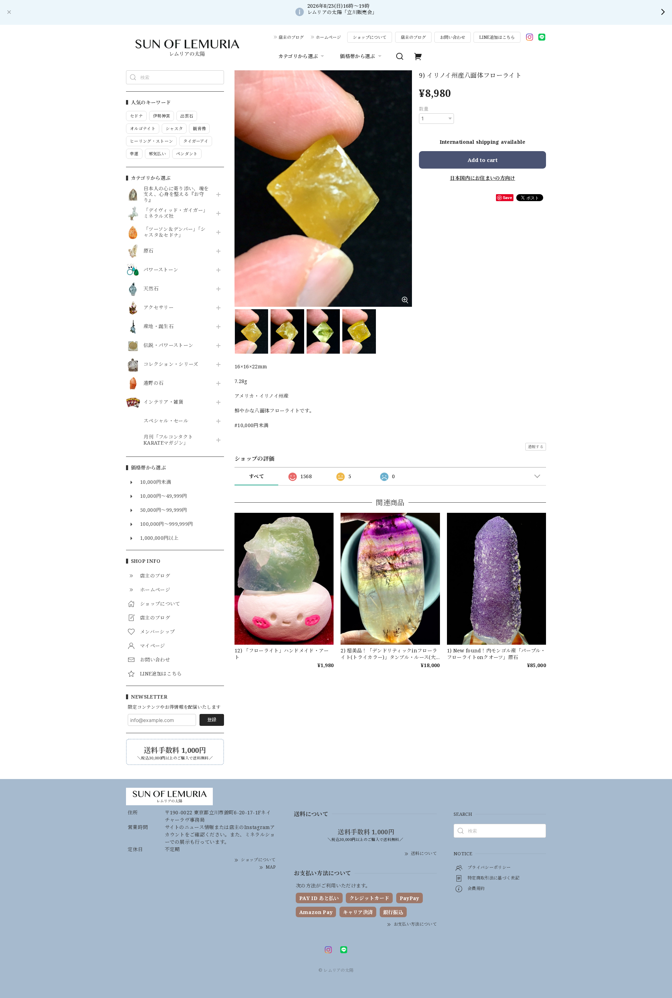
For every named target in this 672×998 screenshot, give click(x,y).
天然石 (151, 289)
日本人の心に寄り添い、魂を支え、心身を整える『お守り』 (176, 194)
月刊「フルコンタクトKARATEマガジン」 (168, 440)
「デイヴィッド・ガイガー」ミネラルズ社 (176, 213)
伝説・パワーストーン (168, 345)
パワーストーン (161, 270)
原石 (149, 251)
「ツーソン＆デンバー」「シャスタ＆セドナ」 (174, 232)
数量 (423, 109)
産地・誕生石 (159, 327)
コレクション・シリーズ (171, 364)
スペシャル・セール (166, 421)
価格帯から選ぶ (357, 56)
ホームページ (328, 37)
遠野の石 (153, 383)
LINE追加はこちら (497, 37)
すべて (256, 476)
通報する (536, 446)
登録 (211, 719)
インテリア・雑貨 (164, 402)
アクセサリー (159, 308)
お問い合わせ (452, 37)
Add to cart (483, 159)
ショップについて (369, 37)
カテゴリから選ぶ (298, 56)
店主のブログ (291, 37)
